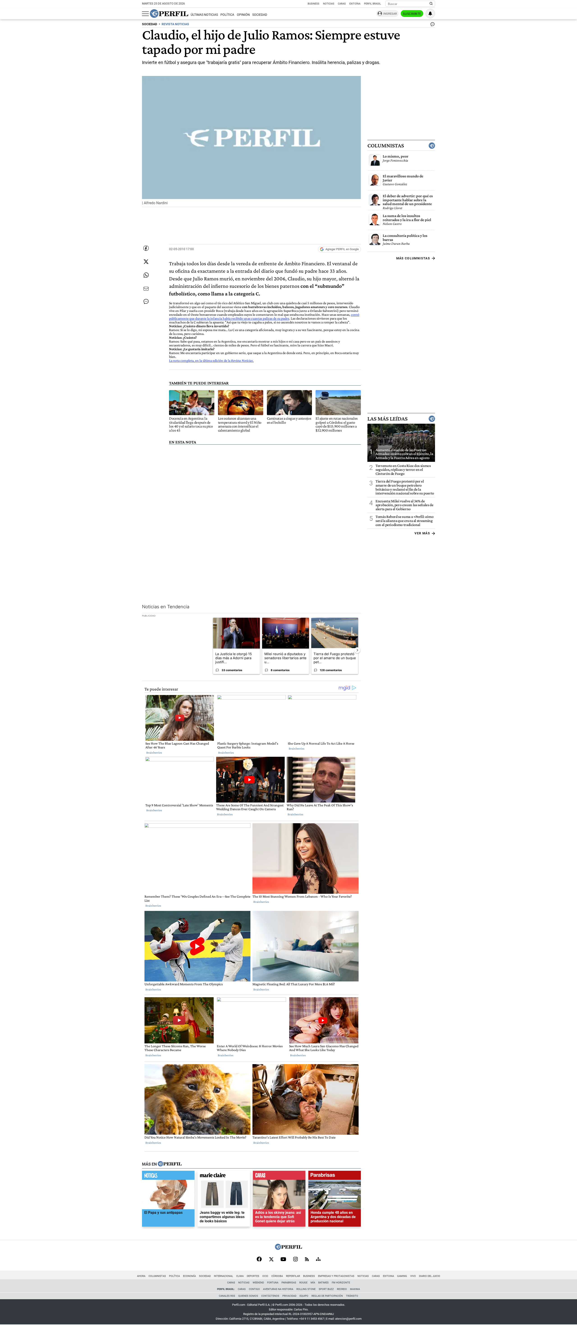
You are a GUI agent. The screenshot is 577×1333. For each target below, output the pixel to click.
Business (313, 3)
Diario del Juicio (429, 1276)
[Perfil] (170, 1164)
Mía (313, 1282)
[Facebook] (259, 1259)
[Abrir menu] (145, 14)
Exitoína (354, 3)
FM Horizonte (341, 1282)
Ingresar (390, 13)
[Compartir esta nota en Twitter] (146, 262)
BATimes (323, 1282)
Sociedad (259, 15)
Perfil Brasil (372, 3)
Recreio (342, 1289)
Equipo (304, 1295)
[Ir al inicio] (169, 13)
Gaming (402, 1276)
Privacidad (289, 1295)
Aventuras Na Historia (278, 1289)
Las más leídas (387, 418)
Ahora (141, 1276)
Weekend (258, 1282)
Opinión (243, 15)
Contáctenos (270, 1295)
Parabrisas (289, 1282)
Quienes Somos (248, 1295)
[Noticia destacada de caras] (279, 1176)
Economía (189, 1276)
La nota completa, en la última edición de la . (211, 360)
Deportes (253, 1276)
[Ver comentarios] (431, 25)
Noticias (328, 3)
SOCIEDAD (149, 24)
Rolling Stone (306, 1289)
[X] (271, 1259)
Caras (342, 3)
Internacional (223, 1276)
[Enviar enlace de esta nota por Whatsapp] (146, 275)
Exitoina (388, 1276)
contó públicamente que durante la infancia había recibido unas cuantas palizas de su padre (264, 316)
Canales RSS (227, 1295)
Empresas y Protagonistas (336, 1276)
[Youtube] (283, 1259)
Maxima (355, 1289)
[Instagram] (295, 1259)
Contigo (254, 1289)
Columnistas (385, 145)
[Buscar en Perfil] (431, 4)
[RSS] (307, 1259)
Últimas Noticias (204, 15)
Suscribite (412, 14)
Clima (240, 1276)
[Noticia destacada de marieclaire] (223, 1176)
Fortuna (272, 1282)
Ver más (422, 533)
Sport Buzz (326, 1289)
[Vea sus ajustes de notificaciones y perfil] (430, 13)
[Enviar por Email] (146, 289)
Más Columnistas (413, 258)
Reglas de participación (327, 1295)
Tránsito (352, 1295)
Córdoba (277, 1276)
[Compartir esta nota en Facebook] (146, 248)
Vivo (413, 1276)
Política (227, 15)
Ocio (265, 1276)
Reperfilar (293, 1276)
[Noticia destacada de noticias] (168, 1176)
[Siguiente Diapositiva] (357, 650)
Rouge (303, 1282)
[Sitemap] (318, 1259)
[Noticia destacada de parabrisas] (334, 1176)
